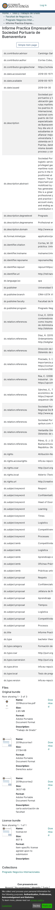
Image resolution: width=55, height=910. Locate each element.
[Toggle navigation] (51, 5)
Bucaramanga (22, 887)
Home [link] (5, 13)
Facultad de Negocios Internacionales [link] (20, 16)
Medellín (36, 887)
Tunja (45, 887)
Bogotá (9, 887)
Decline (36, 906)
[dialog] (27, 899)
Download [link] (50, 703)
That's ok (46, 906)
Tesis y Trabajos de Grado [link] (26, 13)
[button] (15, 5)
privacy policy (37, 900)
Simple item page (27, 45)
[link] (21, 872)
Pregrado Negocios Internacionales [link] (20, 19)
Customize (7, 906)
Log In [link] (43, 5)
